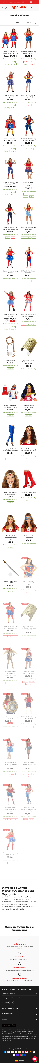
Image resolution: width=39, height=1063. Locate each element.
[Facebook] (4, 1002)
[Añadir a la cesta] (10, 264)
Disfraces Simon (24, 1049)
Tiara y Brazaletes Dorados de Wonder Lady (29, 582)
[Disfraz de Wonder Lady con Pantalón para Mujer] (10, 214)
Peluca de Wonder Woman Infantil (28, 406)
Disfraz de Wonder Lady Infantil (10, 272)
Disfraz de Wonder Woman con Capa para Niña (29, 183)
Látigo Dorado (10, 360)
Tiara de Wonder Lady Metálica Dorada (10, 493)
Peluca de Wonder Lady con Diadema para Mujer (28, 449)
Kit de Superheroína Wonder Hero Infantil (10, 406)
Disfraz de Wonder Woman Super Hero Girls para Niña (28, 809)
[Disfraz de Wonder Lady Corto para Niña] (10, 81)
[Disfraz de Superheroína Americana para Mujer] (28, 301)
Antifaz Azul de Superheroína (28, 536)
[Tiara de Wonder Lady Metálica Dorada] (10, 478)
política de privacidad (16, 998)
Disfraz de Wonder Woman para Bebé (28, 672)
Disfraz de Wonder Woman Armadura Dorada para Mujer (10, 673)
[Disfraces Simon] (19, 7)
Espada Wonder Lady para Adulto (10, 582)
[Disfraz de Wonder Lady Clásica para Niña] (28, 38)
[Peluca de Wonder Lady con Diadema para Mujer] (28, 435)
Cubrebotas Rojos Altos (28, 492)
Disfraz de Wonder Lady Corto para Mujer (28, 96)
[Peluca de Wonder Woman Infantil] (28, 391)
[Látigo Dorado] (10, 346)
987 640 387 (28, 981)
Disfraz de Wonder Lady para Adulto (28, 272)
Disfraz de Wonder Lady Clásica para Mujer (10, 853)
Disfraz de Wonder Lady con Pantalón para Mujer (10, 228)
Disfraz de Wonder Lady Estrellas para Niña (10, 183)
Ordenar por (33, 23)
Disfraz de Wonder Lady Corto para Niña (10, 96)
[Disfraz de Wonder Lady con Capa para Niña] (10, 125)
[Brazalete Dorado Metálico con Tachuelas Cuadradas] (28, 346)
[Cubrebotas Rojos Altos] (28, 478)
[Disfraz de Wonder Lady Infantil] (10, 257)
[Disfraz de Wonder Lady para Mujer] (28, 214)
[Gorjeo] (8, 1002)
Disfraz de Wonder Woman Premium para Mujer (28, 764)
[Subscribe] (36, 994)
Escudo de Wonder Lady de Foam (10, 717)
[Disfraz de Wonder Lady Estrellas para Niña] (10, 168)
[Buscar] (32, 8)
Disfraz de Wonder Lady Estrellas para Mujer (28, 139)
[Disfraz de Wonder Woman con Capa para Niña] (28, 168)
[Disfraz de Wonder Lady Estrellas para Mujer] (28, 125)
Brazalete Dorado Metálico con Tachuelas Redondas (29, 628)
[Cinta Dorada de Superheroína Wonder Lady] (10, 522)
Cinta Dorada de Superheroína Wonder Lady (10, 537)
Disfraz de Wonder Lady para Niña (10, 315)
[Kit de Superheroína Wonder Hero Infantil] (10, 391)
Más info (31, 970)
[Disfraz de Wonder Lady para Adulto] (28, 257)
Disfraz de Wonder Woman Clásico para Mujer (10, 809)
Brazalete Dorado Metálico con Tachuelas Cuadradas (29, 361)
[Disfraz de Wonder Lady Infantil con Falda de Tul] (10, 38)
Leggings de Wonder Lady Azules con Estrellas (10, 449)
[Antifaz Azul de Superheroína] (28, 522)
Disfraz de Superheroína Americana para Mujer (28, 315)
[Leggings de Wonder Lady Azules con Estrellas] (10, 435)
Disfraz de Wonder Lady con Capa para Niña (10, 139)
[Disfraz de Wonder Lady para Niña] (10, 301)
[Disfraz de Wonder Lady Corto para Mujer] (28, 81)
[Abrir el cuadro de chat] (34, 1059)
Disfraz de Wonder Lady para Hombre (28, 717)
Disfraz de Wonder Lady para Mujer (28, 228)
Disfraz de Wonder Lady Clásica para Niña (28, 52)
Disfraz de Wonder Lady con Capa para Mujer (10, 627)
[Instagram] (12, 1002)
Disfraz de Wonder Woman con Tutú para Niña (10, 764)
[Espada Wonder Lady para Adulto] (10, 567)
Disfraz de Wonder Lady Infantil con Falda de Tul (10, 52)
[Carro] (35, 8)
